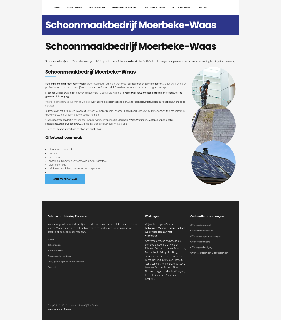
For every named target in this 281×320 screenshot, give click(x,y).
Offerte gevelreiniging (201, 247)
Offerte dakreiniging (200, 241)
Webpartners (55, 309)
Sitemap (68, 309)
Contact (52, 267)
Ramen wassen (55, 250)
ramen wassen (132, 92)
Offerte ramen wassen (201, 230)
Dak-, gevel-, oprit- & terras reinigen (66, 261)
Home (51, 239)
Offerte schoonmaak (200, 225)
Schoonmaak (54, 245)
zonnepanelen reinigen (153, 92)
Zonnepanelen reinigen (59, 256)
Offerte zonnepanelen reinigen (205, 236)
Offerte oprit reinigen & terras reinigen (209, 252)
